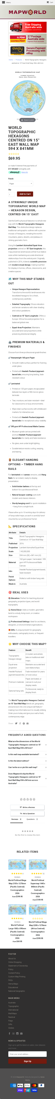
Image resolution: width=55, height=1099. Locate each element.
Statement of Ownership (18, 966)
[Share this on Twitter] (15, 723)
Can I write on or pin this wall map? (22, 767)
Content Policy (14, 973)
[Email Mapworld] (21, 1033)
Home (11, 60)
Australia (11, 1003)
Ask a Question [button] (29, 813)
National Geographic (16, 991)
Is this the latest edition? (18, 761)
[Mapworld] (27, 12)
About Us (12, 959)
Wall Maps (12, 1013)
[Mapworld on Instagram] (17, 1033)
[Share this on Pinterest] (23, 723)
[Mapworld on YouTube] (13, 1033)
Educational (13, 987)
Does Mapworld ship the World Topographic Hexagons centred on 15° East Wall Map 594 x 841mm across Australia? (24, 779)
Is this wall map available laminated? (23, 754)
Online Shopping (14, 962)
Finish (10, 179)
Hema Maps (13, 984)
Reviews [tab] (15, 819)
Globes (11, 1028)
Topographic (13, 1006)
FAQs (10, 980)
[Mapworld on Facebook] (9, 1033)
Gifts (10, 1024)
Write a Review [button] (29, 807)
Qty (9, 190)
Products (19, 60)
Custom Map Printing (16, 977)
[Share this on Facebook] (19, 723)
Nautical (11, 1017)
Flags (10, 1021)
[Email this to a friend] (27, 723)
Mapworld (20, 1077)
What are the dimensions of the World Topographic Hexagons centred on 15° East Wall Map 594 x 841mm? (24, 744)
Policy (10, 969)
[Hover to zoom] (27, 96)
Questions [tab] (31, 819)
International (13, 1010)
